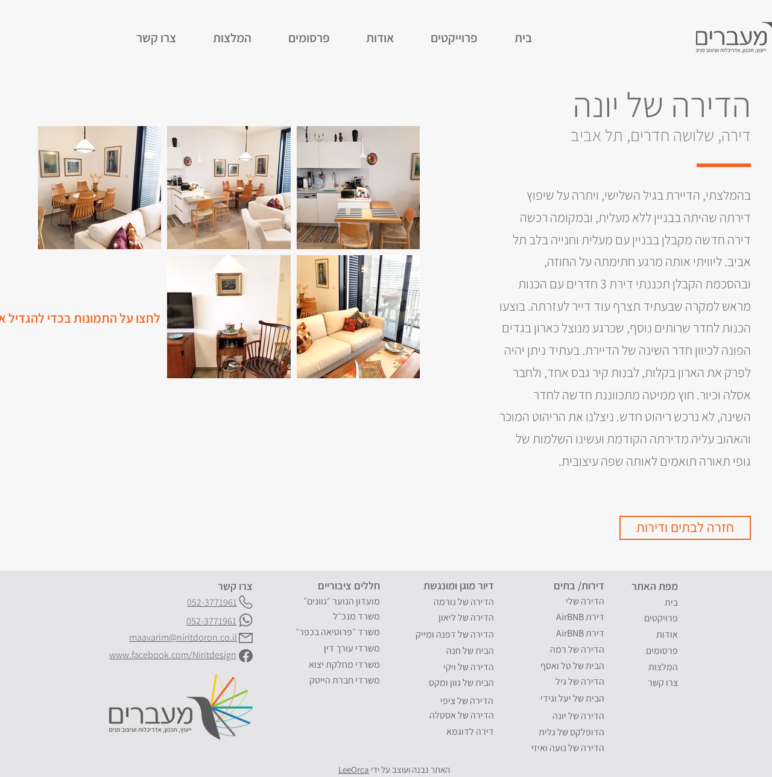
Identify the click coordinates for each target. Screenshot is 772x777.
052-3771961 (211, 621)
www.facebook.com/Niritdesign (172, 655)
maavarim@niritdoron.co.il (183, 637)
